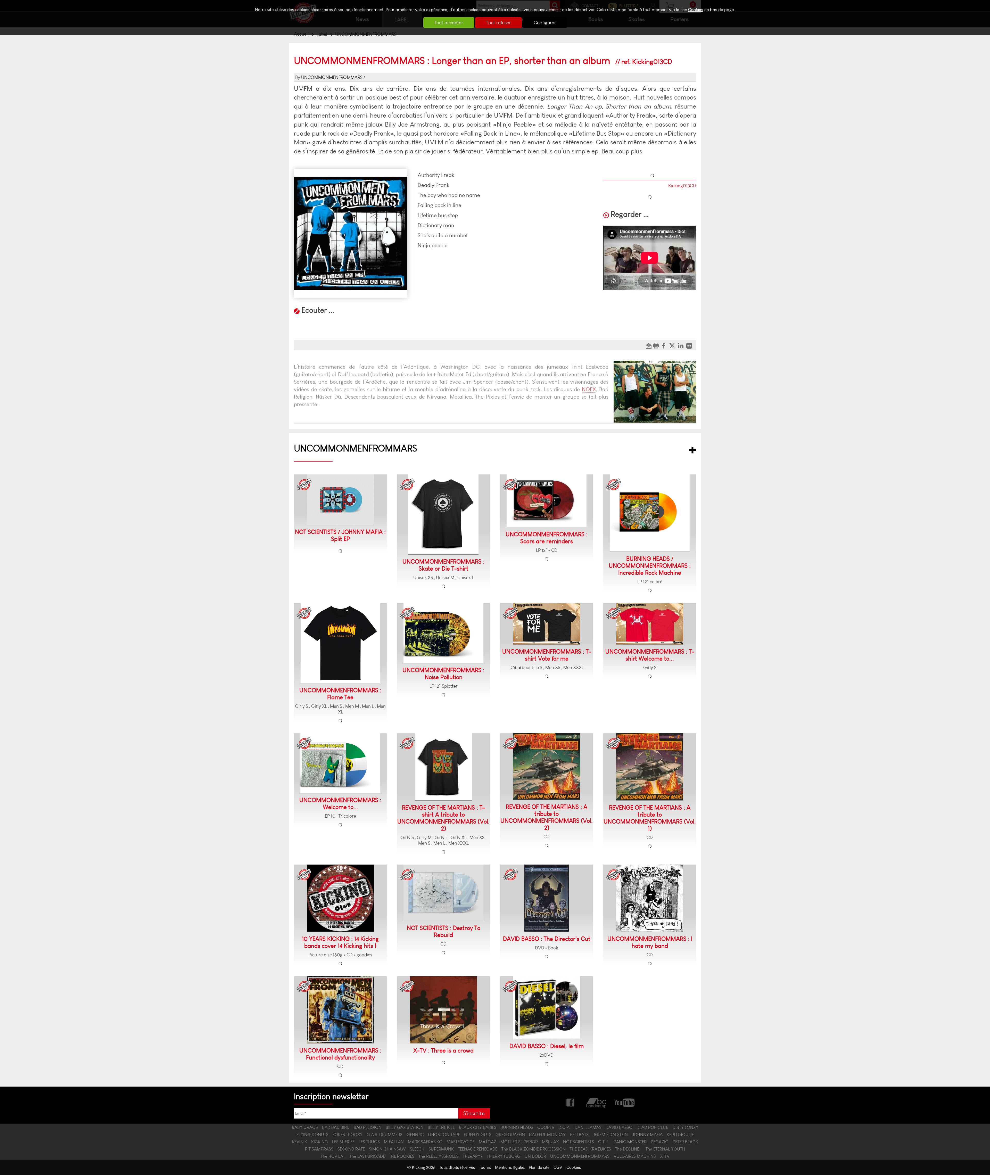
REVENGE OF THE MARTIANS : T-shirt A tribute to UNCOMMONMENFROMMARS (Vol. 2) (443, 818)
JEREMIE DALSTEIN (610, 1134)
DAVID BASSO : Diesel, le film (546, 1046)
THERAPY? (473, 1156)
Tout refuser (498, 23)
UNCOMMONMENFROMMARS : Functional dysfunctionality (340, 1054)
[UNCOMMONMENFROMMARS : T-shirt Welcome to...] (649, 624)
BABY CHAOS (305, 1127)
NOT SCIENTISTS (578, 1141)
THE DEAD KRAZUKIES (590, 1149)
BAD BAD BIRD (336, 1127)
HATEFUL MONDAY (547, 1134)
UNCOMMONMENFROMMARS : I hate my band (649, 942)
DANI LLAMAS (588, 1127)
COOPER (545, 1127)
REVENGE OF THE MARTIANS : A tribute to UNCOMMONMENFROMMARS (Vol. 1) (650, 818)
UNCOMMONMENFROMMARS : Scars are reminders (547, 538)
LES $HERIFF (343, 1141)
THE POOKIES (401, 1156)
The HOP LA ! (333, 1156)
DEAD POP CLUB (653, 1127)
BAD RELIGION (368, 1127)
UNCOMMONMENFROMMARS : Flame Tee (340, 694)
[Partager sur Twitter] (673, 345)
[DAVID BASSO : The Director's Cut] (546, 898)
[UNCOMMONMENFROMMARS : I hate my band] (649, 898)
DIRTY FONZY (685, 1127)
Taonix (485, 1167)
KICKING (319, 1141)
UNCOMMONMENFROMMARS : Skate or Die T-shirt (443, 565)
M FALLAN (394, 1141)
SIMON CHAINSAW (387, 1149)
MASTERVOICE (461, 1141)
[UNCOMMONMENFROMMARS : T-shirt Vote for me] (546, 624)
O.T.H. (603, 1141)
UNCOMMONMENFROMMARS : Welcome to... (340, 804)
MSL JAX (550, 1141)
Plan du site (539, 1167)
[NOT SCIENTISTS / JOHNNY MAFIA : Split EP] (340, 499)
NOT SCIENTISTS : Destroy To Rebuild (443, 932)
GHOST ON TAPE (444, 1134)
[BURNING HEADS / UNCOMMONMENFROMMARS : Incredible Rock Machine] (650, 513)
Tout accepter (448, 23)
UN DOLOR (535, 1156)
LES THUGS (369, 1141)
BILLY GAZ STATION (405, 1127)
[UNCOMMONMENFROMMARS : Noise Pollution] (443, 633)
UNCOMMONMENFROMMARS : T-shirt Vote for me (546, 655)
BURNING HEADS (516, 1127)
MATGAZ (487, 1141)
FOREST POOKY (347, 1134)
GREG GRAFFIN (510, 1134)
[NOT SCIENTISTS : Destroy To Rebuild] (443, 893)
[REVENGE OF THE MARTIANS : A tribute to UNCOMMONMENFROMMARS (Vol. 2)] (546, 766)
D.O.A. (564, 1127)
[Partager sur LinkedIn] (682, 345)
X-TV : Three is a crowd (443, 1050)
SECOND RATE (351, 1149)
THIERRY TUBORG (504, 1156)
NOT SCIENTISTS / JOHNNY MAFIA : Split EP (340, 536)
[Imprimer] (657, 345)
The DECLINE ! (628, 1149)
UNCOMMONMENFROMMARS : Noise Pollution (443, 674)
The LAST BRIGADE (367, 1156)
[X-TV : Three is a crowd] (443, 1009)
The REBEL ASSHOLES (438, 1156)
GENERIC (415, 1134)
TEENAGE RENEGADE (477, 1149)
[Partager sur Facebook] (665, 345)
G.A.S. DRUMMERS (384, 1134)
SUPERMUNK (441, 1149)
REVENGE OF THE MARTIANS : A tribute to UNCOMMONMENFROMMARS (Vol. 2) (546, 817)
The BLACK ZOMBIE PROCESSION (533, 1149)
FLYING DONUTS (312, 1134)
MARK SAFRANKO (425, 1141)
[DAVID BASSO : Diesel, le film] (546, 1007)
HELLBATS (579, 1134)
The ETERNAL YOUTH (665, 1149)
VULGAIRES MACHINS (635, 1156)
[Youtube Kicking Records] (624, 1101)
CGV (558, 1167)
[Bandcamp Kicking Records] (597, 1101)
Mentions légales (510, 1167)
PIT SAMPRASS (319, 1149)
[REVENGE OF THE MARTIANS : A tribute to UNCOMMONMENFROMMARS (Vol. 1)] (649, 767)
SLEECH (417, 1149)
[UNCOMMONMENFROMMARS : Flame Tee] (340, 643)
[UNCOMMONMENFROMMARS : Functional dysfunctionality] (340, 1009)
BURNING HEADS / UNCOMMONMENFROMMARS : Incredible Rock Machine (650, 565)
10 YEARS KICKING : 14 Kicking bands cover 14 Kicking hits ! (340, 942)
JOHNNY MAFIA (647, 1134)
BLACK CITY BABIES (477, 1127)
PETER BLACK (685, 1141)
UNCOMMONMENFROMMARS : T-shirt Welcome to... (649, 655)
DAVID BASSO (619, 1127)
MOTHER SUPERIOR (519, 1141)
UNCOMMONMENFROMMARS (331, 77)
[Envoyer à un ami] (649, 345)
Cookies (695, 9)
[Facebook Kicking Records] (571, 1101)
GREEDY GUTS (477, 1134)
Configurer (545, 23)
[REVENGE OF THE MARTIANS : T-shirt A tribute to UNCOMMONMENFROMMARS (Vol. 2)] (443, 767)
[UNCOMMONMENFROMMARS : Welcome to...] (340, 763)
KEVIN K (299, 1141)
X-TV (665, 1156)
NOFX (589, 389)
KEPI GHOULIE (680, 1134)
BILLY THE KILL (441, 1127)
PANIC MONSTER (630, 1141)
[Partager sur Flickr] (690, 345)
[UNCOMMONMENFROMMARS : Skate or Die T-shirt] (443, 514)
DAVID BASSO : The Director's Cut (546, 938)
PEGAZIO (660, 1141)
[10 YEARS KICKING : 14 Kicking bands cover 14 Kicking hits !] (340, 898)
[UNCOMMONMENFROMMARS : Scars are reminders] (547, 500)
